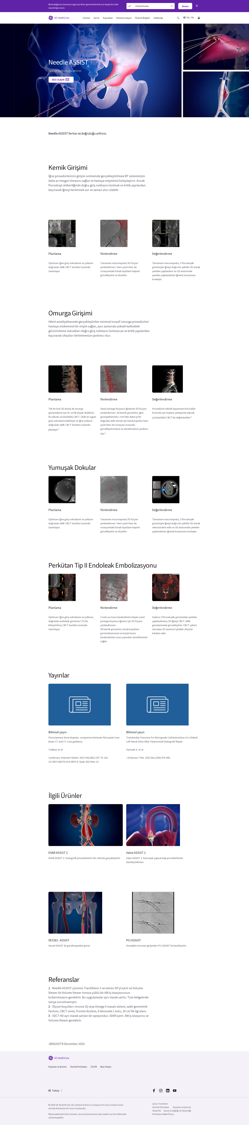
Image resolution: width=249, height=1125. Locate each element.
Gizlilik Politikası (78, 1066)
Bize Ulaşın (105, 1066)
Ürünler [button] (86, 17)
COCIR (93, 1066)
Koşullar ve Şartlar (57, 1066)
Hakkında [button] (158, 17)
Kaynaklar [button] (108, 17)
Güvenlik (156, 1110)
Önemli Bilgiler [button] (142, 17)
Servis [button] (96, 17)
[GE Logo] (58, 18)
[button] (178, 18)
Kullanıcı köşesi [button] (124, 17)
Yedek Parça (168, 1114)
